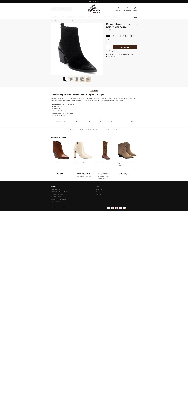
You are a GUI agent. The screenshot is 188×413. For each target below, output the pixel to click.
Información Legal (56, 189)
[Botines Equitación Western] (105, 150)
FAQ (97, 191)
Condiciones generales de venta (59, 191)
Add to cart (125, 47)
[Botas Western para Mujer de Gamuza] (127, 150)
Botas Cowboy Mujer (90, 129)
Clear (107, 41)
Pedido (135, 10)
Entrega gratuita (55, 201)
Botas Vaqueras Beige (79, 162)
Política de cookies (56, 196)
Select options (61, 168)
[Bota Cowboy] (61, 150)
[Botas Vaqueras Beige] (83, 150)
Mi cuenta (118, 10)
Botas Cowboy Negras (102, 129)
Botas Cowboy (59, 21)
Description (94, 90)
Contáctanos (127, 10)
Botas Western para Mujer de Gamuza (125, 162)
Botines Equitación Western (102, 162)
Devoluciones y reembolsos (58, 199)
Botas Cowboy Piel (113, 129)
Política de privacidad (57, 194)
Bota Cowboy (54, 162)
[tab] (94, 89)
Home (52, 21)
